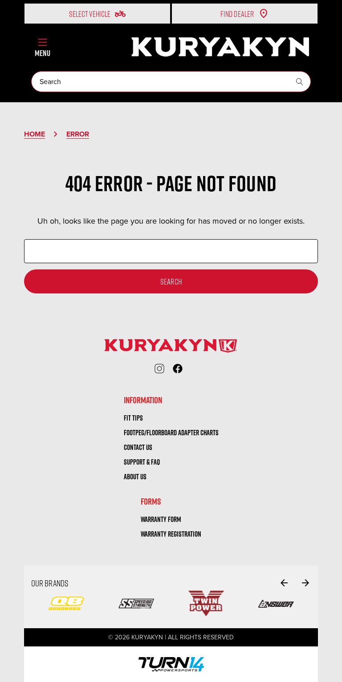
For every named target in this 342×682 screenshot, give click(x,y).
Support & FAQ (142, 462)
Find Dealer (237, 13)
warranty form (161, 519)
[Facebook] (177, 368)
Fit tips (133, 418)
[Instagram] (159, 368)
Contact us (138, 447)
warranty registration (171, 534)
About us (135, 476)
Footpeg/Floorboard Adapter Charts (171, 432)
